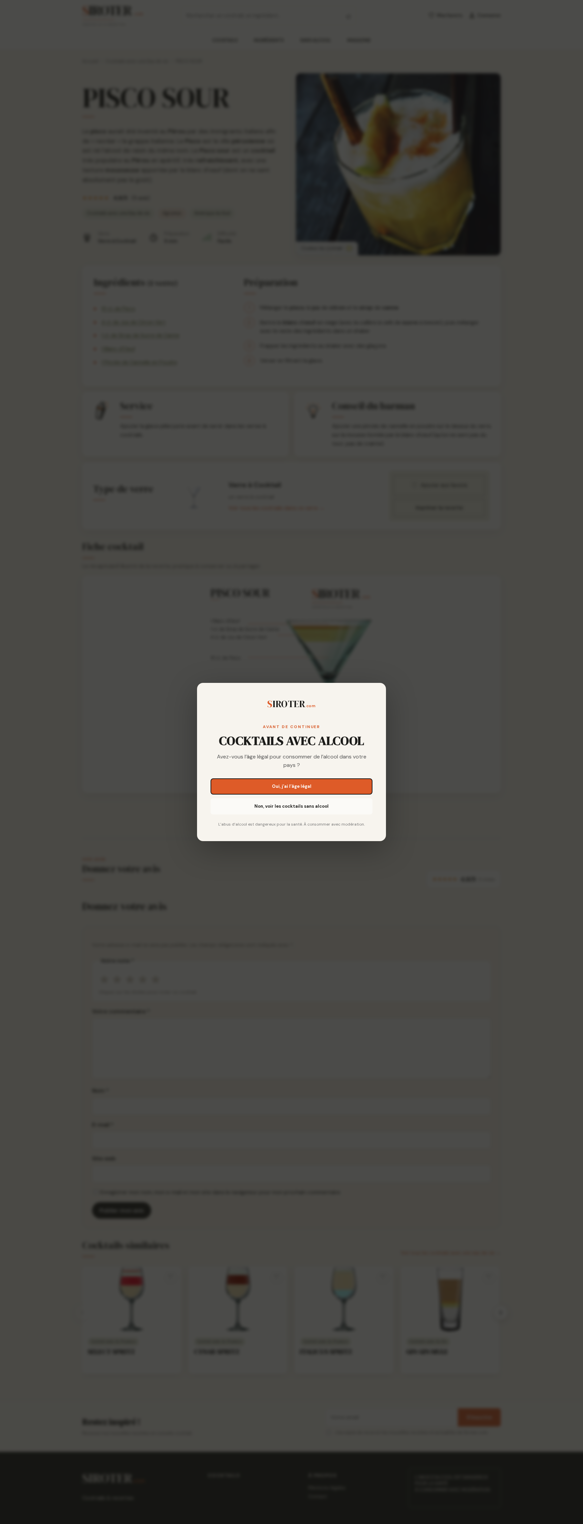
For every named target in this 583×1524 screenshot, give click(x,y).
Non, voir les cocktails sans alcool (291, 806)
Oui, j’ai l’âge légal (291, 786)
